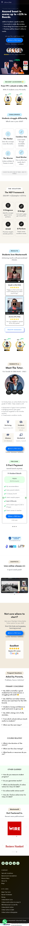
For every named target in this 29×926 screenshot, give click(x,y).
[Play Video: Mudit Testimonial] (14, 272)
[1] (13, 526)
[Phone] (4, 921)
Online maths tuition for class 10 (10, 902)
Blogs (2, 883)
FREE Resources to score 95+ (9, 904)
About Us (4, 881)
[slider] (13, 281)
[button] (3, 585)
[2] (14, 526)
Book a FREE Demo (15, 516)
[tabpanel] (14, 496)
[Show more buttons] (22, 281)
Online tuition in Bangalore (9, 912)
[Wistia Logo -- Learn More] (19, 281)
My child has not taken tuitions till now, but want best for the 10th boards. (14, 701)
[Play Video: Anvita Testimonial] (14, 304)
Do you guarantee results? (12, 781)
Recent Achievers (6, 894)
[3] (16, 526)
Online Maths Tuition (7, 907)
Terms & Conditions (7, 873)
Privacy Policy (5, 878)
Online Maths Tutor (7, 899)
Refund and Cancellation (9, 876)
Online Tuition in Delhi (7, 910)
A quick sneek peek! (14, 570)
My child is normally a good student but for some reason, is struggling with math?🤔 (13, 693)
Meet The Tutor (5, 892)
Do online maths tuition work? (13, 791)
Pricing (3, 897)
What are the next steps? (12, 725)
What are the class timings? (13, 749)
